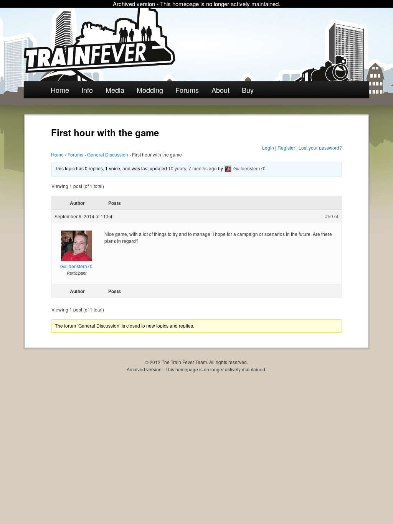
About (220, 90)
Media (115, 90)
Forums (187, 90)
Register (286, 147)
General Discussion (107, 154)
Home (60, 90)
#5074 (332, 216)
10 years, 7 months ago (192, 168)
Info (87, 90)
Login (268, 147)
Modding (150, 90)
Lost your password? (320, 147)
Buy (248, 90)
